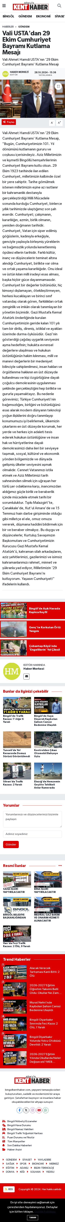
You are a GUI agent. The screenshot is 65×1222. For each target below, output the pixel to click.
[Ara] (59, 6)
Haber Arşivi (14, 1149)
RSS (10, 1189)
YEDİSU (50, 1172)
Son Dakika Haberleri (19, 1145)
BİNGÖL (8, 16)
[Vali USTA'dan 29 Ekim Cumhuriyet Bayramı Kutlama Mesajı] (32, 99)
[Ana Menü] (4, 5)
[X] (26, 1110)
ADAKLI (24, 1168)
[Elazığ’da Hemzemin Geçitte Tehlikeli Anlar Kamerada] (48, 771)
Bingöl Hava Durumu (19, 1125)
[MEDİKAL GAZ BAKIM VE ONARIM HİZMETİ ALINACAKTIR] (48, 904)
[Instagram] (33, 1110)
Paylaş (10, 122)
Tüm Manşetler (16, 1141)
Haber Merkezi (33, 668)
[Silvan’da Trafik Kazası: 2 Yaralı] (17, 771)
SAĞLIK (10, 1163)
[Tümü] (60, 865)
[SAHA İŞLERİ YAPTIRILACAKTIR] (17, 879)
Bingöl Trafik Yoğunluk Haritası (25, 1133)
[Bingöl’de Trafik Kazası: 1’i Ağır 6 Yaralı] (17, 705)
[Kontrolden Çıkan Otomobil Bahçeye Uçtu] (48, 739)
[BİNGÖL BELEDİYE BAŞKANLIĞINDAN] (17, 904)
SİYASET (27, 1159)
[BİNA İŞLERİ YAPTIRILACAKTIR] (48, 879)
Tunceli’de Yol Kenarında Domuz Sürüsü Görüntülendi (16, 753)
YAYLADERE (44, 1159)
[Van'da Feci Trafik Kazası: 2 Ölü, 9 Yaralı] (17, 933)
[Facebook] (20, 1110)
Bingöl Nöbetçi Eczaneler (22, 1121)
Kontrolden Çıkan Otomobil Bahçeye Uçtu (46, 753)
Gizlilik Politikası (45, 1211)
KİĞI (22, 1172)
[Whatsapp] (46, 1110)
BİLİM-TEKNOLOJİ (44, 1168)
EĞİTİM (10, 1168)
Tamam (32, 1218)
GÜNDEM (25, 16)
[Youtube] (39, 1110)
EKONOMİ (43, 16)
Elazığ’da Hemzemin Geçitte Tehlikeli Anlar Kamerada (47, 784)
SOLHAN (35, 1172)
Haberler (8, 27)
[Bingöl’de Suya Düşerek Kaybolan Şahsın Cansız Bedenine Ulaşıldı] (48, 705)
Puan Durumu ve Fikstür (20, 1137)
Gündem (23, 27)
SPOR (23, 1163)
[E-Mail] (26, 677)
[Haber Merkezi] (11, 671)
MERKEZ (54, 1163)
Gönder (11, 844)
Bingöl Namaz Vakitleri (20, 1129)
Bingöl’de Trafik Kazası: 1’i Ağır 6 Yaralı (13, 719)
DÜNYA (10, 1172)
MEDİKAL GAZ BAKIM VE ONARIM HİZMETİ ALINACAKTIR (47, 918)
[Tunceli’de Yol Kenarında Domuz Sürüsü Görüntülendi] (17, 739)
